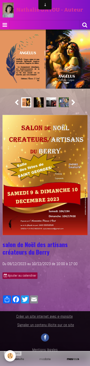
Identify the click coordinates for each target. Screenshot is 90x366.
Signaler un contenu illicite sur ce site (45, 318)
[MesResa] (73, 359)
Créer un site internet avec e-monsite (44, 310)
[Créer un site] (17, 359)
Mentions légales (45, 343)
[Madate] (45, 359)
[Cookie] (10, 355)
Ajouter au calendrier (21, 269)
